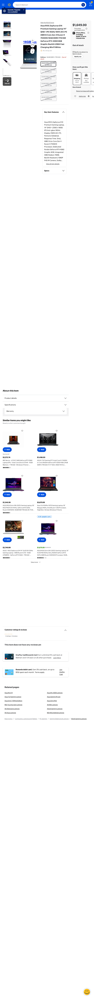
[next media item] (32, 52)
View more (34, 562)
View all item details (52, 164)
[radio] (48, 64)
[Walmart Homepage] (9, 5)
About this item (11, 390)
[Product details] (65, 398)
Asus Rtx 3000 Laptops (54, 693)
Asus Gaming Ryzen (53, 697)
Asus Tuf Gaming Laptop (13, 697)
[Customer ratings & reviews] (65, 629)
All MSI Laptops (52, 705)
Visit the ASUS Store (47, 22)
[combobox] (49, 5)
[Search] (83, 5)
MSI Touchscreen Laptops (13, 705)
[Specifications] (65, 405)
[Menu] (4, 5)
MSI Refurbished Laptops (55, 713)
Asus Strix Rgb (52, 701)
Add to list (82, 96)
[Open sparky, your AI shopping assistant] (86, 992)
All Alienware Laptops (12, 709)
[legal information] (86, 29)
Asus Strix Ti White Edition (13, 701)
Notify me (77, 56)
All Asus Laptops (10, 713)
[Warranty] (63, 411)
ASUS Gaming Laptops (54, 709)
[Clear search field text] (80, 5)
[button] (28, 53)
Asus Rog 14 (9, 693)
